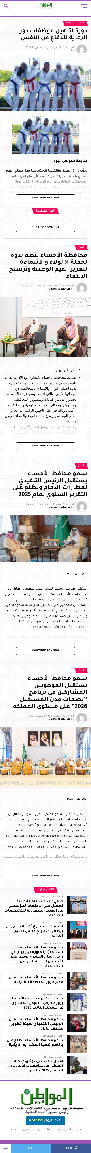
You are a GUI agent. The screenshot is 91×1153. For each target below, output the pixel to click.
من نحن (27, 1129)
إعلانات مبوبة (45, 1129)
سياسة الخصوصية (69, 1129)
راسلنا (14, 1129)
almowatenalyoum (59, 289)
